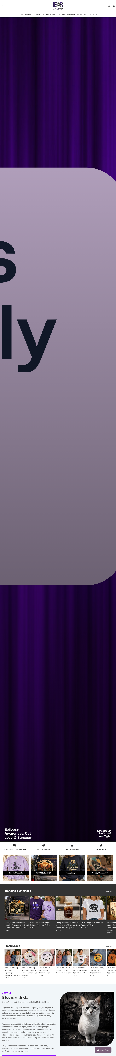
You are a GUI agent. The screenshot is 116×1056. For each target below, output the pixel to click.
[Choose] (26, 917)
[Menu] (2, 5)
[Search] (7, 5)
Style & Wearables (68, 14)
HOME (21, 14)
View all (108, 891)
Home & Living (81, 14)
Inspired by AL (101, 849)
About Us (28, 14)
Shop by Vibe (39, 14)
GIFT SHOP (93, 14)
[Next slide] (108, 914)
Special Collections (53, 14)
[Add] (77, 917)
